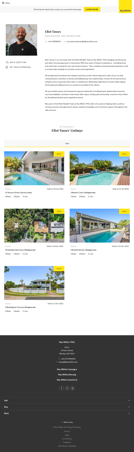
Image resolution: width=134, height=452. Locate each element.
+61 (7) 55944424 (68, 359)
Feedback (67, 442)
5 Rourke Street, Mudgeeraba (83, 250)
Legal (67, 435)
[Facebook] (61, 388)
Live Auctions (67, 439)
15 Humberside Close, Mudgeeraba (20, 250)
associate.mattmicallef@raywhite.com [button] (81, 41)
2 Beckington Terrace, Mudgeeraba (20, 307)
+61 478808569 (54, 41)
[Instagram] (67, 388)
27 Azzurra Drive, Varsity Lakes (18, 192)
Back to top (68, 422)
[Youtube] (72, 388)
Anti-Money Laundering (67, 446)
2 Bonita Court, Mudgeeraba (83, 192)
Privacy (67, 431)
